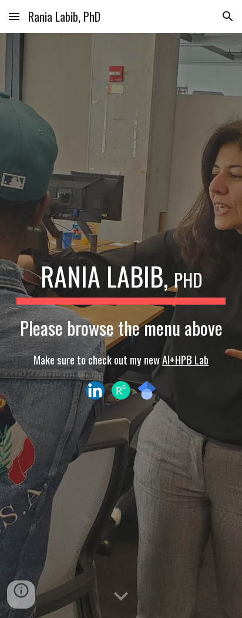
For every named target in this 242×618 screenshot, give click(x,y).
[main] (121, 312)
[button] (14, 16)
